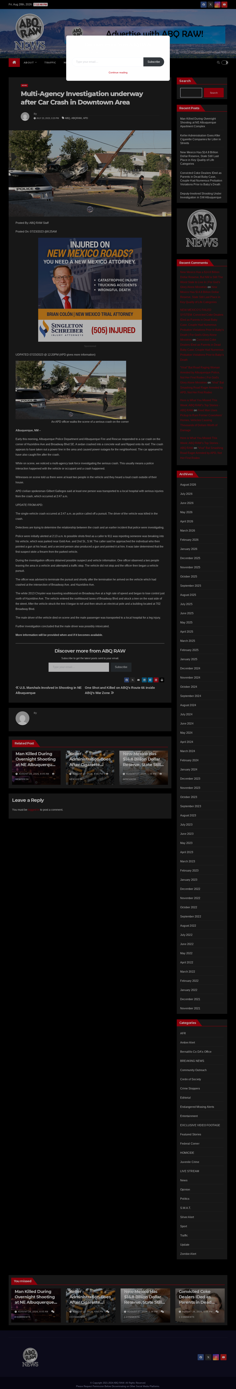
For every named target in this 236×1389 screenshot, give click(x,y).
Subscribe (154, 61)
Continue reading (118, 72)
